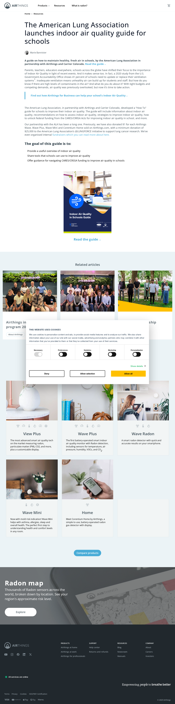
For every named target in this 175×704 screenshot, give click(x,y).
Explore (20, 612)
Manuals (121, 656)
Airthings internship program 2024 (23, 324)
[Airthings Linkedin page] (24, 654)
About (148, 647)
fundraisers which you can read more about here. (81, 134)
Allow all (128, 373)
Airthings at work (69, 651)
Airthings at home (69, 647)
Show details (137, 366)
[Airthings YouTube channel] (5, 654)
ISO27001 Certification (38, 694)
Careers (149, 651)
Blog (119, 647)
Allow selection (87, 373)
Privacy (15, 694)
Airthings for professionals (73, 656)
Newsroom (122, 651)
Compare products (87, 553)
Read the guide (95, 64)
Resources (59, 5)
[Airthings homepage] (31, 645)
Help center (94, 647)
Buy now (32, 448)
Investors (150, 656)
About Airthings (15, 334)
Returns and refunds (98, 651)
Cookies (23, 694)
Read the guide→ (87, 239)
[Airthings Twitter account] (30, 654)
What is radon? (79, 5)
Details (32, 437)
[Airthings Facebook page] (18, 654)
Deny (46, 373)
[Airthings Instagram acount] (12, 654)
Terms (6, 694)
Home (27, 13)
